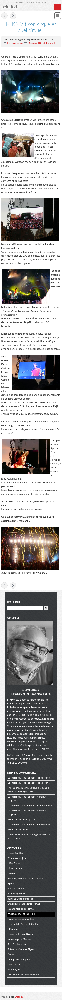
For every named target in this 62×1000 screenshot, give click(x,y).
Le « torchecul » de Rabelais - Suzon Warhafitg (30, 806)
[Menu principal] (57, 7)
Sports (11, 884)
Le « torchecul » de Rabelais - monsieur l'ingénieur (27, 813)
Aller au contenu (20, 2)
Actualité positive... (17, 894)
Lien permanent (15, 43)
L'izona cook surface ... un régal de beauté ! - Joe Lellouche (29, 837)
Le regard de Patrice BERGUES (23, 924)
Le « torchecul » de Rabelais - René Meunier (29, 778)
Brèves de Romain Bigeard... (21, 934)
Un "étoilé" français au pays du (13, 15)
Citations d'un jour (17, 858)
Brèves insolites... (16, 853)
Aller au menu (30, 2)
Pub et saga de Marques (19, 939)
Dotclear (19, 997)
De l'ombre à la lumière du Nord (23, 975)
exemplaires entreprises (19, 960)
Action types (14, 970)
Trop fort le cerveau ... (18, 944)
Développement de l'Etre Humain (24, 904)
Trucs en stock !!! (16, 889)
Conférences (14, 965)
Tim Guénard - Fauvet (18, 830)
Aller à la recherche (41, 2)
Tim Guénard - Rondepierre (21, 820)
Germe (11, 954)
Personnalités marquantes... (21, 919)
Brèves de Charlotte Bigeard (21, 949)
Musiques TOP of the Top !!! (41, 43)
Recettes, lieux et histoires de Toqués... (26, 879)
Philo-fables (13, 929)
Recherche (13, 602)
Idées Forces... (14, 863)
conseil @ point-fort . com (29, 755)
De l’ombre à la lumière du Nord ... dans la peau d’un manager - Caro (28, 790)
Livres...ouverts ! (16, 868)
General (11, 874)
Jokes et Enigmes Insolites (20, 899)
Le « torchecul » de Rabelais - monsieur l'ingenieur (27, 799)
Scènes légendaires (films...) (21, 909)
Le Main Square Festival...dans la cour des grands (4, 15)
